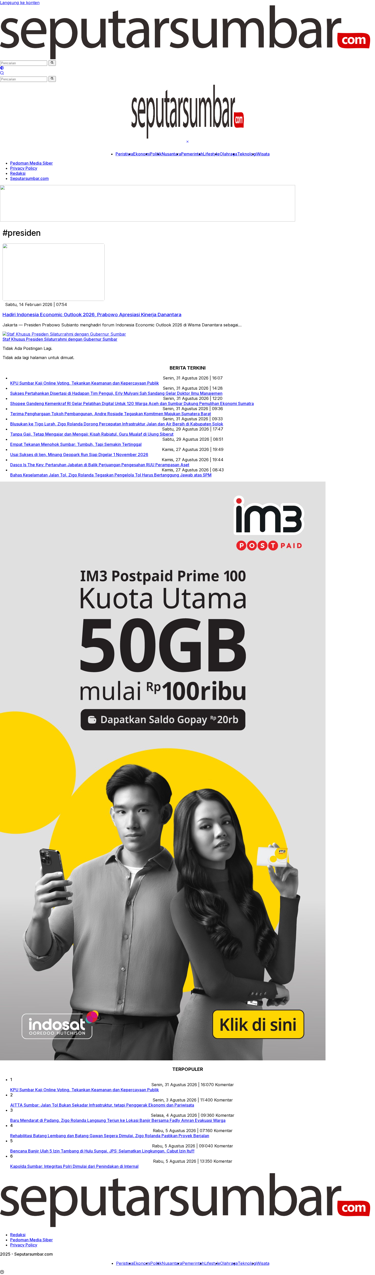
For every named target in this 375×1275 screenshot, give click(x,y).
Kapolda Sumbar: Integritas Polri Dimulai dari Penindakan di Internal (74, 1166)
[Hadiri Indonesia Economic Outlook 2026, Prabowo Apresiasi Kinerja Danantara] (54, 299)
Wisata (263, 153)
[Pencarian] (2, 73)
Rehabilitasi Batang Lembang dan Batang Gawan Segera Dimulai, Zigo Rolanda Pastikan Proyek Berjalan (109, 1135)
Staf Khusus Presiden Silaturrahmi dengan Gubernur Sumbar (60, 339)
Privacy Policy (23, 168)
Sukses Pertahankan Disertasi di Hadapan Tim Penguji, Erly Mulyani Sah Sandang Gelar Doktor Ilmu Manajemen (116, 393)
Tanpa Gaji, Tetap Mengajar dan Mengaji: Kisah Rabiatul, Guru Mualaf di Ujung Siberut (91, 434)
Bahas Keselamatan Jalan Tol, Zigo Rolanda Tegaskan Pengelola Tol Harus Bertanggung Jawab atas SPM (110, 474)
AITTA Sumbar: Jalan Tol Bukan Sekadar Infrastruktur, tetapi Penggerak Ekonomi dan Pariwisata (102, 1105)
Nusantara (171, 153)
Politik (156, 153)
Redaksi (18, 173)
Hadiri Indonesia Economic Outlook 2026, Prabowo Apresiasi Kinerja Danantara (92, 314)
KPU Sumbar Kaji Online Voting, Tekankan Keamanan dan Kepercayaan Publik (84, 383)
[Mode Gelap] (2, 68)
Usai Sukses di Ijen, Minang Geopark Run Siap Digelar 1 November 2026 (79, 454)
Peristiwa (124, 153)
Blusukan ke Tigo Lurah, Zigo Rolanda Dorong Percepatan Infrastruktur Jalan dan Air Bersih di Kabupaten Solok (116, 423)
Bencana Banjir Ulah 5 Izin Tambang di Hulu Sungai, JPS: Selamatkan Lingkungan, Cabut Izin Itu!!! (102, 1151)
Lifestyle (211, 153)
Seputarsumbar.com (29, 178)
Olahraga (228, 153)
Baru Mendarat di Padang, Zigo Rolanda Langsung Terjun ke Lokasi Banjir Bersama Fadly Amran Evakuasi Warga (118, 1120)
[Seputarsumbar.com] (185, 57)
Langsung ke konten (20, 2)
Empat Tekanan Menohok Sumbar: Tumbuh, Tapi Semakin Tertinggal (76, 444)
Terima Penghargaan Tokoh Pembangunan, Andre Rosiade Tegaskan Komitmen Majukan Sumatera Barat (110, 413)
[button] (52, 63)
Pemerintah (192, 153)
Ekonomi (141, 153)
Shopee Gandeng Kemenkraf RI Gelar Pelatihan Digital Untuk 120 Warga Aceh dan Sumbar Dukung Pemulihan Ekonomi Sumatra (132, 403)
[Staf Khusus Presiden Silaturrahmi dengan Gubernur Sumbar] (64, 334)
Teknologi (247, 153)
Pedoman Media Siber (31, 163)
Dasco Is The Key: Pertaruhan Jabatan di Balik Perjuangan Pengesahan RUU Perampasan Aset (99, 464)
